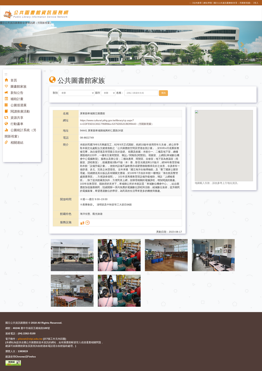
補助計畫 (16, 99)
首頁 (13, 80)
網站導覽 (208, 3)
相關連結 (16, 142)
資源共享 (16, 117)
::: (190, 3)
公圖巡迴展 (18, 105)
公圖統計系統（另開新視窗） (20, 133)
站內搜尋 (197, 3)
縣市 (97, 92)
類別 (55, 92)
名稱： (120, 92)
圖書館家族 (18, 86)
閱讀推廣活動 (20, 111)
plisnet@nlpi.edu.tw (30, 338)
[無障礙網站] (13, 363)
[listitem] (72, 254)
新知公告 (16, 93)
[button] (19, 43)
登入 (256, 3)
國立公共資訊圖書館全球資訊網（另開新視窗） (26, 22)
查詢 (163, 93)
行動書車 (16, 124)
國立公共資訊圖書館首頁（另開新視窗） (233, 3)
